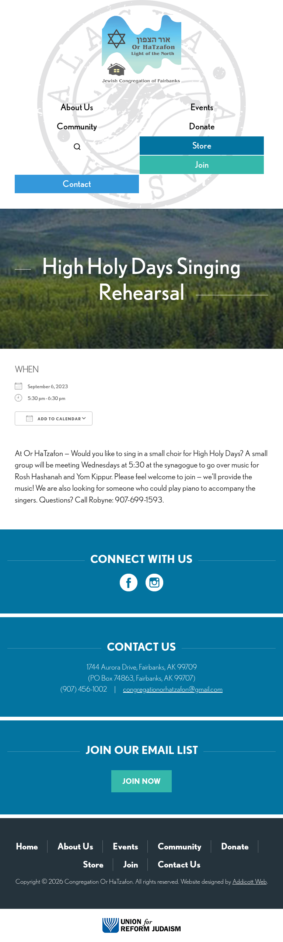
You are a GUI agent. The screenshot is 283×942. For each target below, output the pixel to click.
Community (77, 126)
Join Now (141, 781)
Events (202, 107)
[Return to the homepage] (141, 49)
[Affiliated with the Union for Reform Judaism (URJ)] (141, 925)
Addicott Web (250, 881)
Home (27, 846)
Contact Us (179, 864)
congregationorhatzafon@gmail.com (173, 689)
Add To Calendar (58, 418)
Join (202, 164)
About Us (76, 107)
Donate (202, 126)
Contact (77, 183)
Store (202, 145)
